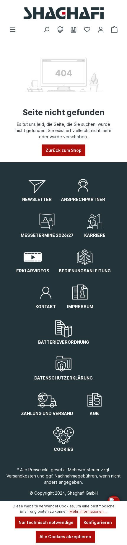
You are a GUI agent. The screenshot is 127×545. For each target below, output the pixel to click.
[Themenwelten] (60, 29)
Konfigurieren (98, 522)
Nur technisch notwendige (46, 522)
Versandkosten (21, 475)
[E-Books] (73, 29)
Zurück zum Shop (63, 150)
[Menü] (12, 29)
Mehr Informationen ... (88, 511)
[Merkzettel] (87, 29)
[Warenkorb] (114, 29)
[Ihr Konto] (101, 29)
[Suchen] (46, 29)
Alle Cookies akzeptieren (65, 536)
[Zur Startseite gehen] (63, 13)
